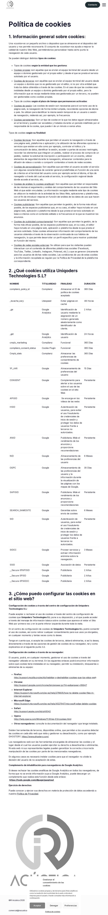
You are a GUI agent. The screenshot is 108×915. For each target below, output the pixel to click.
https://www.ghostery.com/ (35, 736)
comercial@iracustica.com (20, 910)
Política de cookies (52, 912)
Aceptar (37, 905)
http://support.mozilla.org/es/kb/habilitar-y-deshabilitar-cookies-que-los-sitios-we (54, 677)
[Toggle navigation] (104, 5)
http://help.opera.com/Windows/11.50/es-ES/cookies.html (42, 719)
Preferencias (71, 905)
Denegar (54, 905)
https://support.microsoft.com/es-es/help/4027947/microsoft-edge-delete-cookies (55, 703)
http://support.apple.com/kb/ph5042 (32, 711)
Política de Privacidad (27, 793)
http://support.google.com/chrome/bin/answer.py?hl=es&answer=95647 (50, 685)
